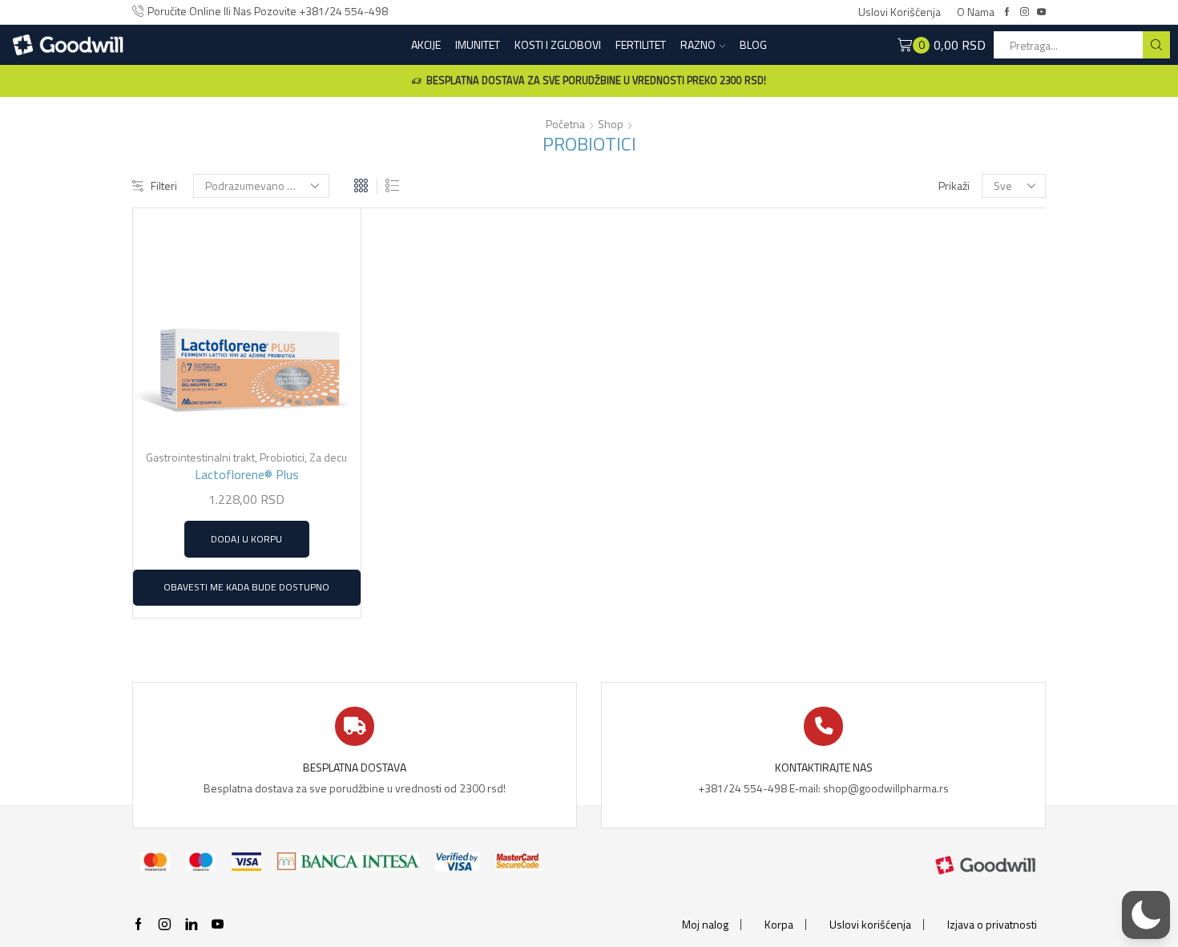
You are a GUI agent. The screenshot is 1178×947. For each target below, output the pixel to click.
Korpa (778, 924)
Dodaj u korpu (246, 539)
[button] (1146, 915)
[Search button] (1156, 44)
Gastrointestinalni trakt (200, 457)
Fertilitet (640, 44)
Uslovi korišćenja (899, 12)
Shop (610, 124)
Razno (698, 44)
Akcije (426, 44)
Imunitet (477, 44)
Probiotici (282, 457)
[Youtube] (1041, 12)
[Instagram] (1024, 12)
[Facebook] (1007, 12)
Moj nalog (705, 924)
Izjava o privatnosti (992, 924)
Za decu (328, 457)
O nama (975, 12)
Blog (753, 44)
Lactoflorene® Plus (247, 474)
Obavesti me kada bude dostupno (246, 587)
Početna (565, 124)
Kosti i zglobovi (557, 44)
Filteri (164, 186)
